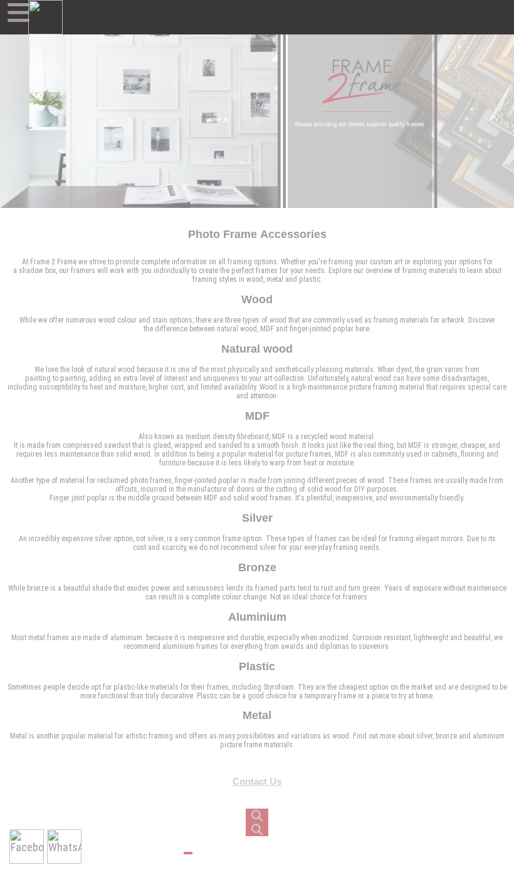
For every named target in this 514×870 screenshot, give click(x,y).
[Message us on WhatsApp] (64, 846)
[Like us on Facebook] (26, 846)
